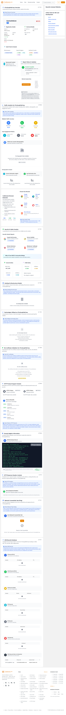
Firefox (55, 694)
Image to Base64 (51, 23)
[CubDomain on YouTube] (11, 683)
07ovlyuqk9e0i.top (11, 20)
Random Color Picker (24, 688)
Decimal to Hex (42, 696)
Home (21, 2)
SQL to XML (32, 694)
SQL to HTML (32, 691)
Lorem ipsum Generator (42, 699)
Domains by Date (31, 2)
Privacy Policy (10, 710)
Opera (59, 694)
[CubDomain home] (7, 672)
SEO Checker (32, 675)
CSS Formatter (32, 681)
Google (19, 52)
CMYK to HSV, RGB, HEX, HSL (24, 692)
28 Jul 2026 (55, 683)
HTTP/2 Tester (23, 686)
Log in (59, 2)
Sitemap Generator (52, 19)
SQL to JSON (23, 694)
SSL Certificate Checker (44, 683)
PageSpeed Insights (9, 52)
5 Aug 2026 (55, 676)
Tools (25, 2)
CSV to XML (42, 685)
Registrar (5, 29)
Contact (38, 2)
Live (31, 54)
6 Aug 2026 (61, 674)
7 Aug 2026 (55, 674)
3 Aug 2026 (55, 677)
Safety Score (8, 272)
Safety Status (7, 266)
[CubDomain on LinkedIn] (6, 685)
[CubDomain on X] (8, 683)
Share (40, 7)
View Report (11, 240)
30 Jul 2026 (55, 681)
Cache (31, 52)
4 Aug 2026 (61, 676)
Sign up (63, 2)
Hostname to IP (33, 696)
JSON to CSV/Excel (33, 686)
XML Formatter (51, 29)
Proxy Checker (32, 698)
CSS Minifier (23, 681)
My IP (49, 17)
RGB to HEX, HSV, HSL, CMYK (44, 689)
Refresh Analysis (26, 84)
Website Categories (27, 273)
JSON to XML (42, 686)
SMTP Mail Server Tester (24, 702)
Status (40, 710)
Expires (5, 38)
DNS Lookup (23, 696)
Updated (14, 32)
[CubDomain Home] (6, 2)
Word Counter (23, 676)
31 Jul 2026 (61, 679)
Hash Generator (51, 27)
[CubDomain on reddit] (8, 685)
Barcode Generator (24, 698)
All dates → (52, 686)
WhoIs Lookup (32, 676)
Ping (22, 520)
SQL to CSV (41, 691)
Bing (24, 52)
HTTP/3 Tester (32, 701)
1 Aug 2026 (55, 679)
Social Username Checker (53, 25)
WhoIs (49, 21)
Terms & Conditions (17, 710)
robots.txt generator (52, 33)
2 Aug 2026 (61, 677)
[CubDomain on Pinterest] (14, 683)
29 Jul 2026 (61, 681)
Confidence (17, 272)
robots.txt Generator (34, 683)
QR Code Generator (52, 31)
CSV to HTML (23, 685)
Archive (36, 52)
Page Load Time (27, 32)
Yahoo (19, 54)
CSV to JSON (32, 685)
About (6, 710)
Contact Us (36, 710)
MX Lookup (42, 694)
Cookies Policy (24, 710)
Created (5, 32)
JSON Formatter (42, 681)
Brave (62, 694)
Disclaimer (31, 710)
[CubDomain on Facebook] (6, 683)
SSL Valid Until (35, 29)
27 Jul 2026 (61, 683)
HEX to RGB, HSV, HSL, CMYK (34, 689)
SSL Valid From (27, 29)
